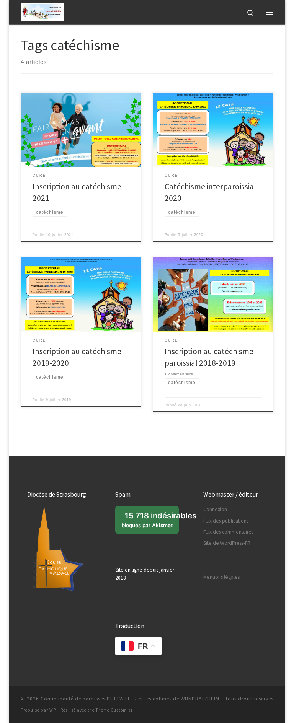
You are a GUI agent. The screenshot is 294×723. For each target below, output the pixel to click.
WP (52, 710)
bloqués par (150, 522)
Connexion (215, 509)
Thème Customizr (114, 710)
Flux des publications (225, 521)
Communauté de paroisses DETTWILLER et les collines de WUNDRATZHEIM (130, 698)
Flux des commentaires (228, 532)
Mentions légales (221, 577)
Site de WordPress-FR (226, 543)
